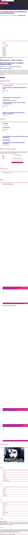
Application (5, 495)
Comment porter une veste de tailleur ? (12, 97)
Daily (6, 45)
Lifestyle (4, 51)
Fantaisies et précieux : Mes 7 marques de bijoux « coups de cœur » (15, 409)
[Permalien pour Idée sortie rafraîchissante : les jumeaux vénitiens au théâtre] (6, 68)
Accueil (4, 42)
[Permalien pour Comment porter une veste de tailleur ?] (5, 95)
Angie (4, 510)
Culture (4, 52)
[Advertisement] (14, 28)
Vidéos (4, 55)
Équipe (4, 471)
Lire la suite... (2, 77)
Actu (4, 43)
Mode (4, 46)
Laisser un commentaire (16, 66)
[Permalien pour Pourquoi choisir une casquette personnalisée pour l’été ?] (8, 85)
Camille (4, 505)
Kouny (4, 508)
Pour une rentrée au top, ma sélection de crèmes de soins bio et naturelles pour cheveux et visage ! (14, 7)
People (4, 49)
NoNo (1, 66)
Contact (4, 475)
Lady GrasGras (5, 512)
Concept (4, 473)
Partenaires (5, 478)
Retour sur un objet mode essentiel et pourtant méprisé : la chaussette (14, 425)
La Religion (11, 2)
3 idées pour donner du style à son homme (15, 440)
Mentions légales (6, 480)
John (4, 514)
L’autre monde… (12, 3)
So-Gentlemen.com (21, 15)
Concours (5, 54)
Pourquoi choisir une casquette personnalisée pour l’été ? (13, 8)
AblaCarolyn (5, 503)
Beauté (4, 47)
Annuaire (4, 488)
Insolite (4, 53)
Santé (4, 50)
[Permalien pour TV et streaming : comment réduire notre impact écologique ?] (6, 140)
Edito (6, 44)
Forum (4, 493)
